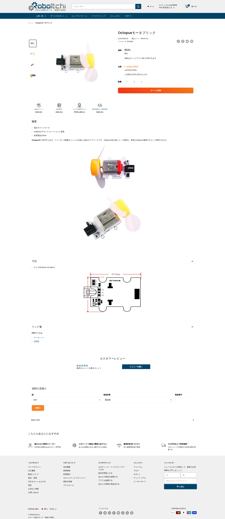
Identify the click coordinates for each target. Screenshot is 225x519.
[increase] (141, 81)
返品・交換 (32, 478)
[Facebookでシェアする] (178, 41)
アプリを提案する (105, 480)
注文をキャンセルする (37, 481)
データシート (39, 338)
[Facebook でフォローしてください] (100, 513)
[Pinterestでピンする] (182, 41)
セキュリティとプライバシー (74, 478)
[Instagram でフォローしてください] (109, 513)
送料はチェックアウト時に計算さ (137, 58)
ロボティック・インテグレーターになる (111, 468)
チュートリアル (140, 478)
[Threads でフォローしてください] (131, 513)
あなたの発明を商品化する (109, 484)
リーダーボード (140, 481)
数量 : (120, 82)
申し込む (180, 487)
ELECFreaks (123, 38)
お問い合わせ (33, 492)
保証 (30, 485)
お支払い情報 (33, 489)
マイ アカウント (34, 467)
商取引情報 (67, 481)
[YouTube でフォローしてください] (118, 513)
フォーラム (138, 467)
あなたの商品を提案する (108, 477)
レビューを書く (136, 367)
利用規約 (66, 474)
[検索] (138, 6)
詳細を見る (38, 112)
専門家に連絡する (79, 112)
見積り (38, 408)
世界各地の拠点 (33, 509)
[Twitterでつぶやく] (187, 41)
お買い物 (40, 16)
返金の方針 (35, 420)
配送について (33, 474)
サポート (128, 16)
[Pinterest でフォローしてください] (114, 513)
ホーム (30, 23)
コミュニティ (115, 16)
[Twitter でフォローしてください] (105, 513)
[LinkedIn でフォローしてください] (127, 513)
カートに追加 (155, 90)
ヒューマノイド (78, 16)
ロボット (137, 474)
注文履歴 (31, 471)
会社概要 (66, 467)
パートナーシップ (98, 16)
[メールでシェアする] (191, 41)
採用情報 (66, 471)
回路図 (36, 341)
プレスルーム (68, 485)
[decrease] (127, 81)
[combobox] (103, 6)
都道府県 (107, 395)
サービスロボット (57, 16)
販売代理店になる (105, 473)
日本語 (52, 509)
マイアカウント (166, 8)
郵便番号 (178, 395)
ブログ (136, 471)
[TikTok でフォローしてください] (122, 513)
